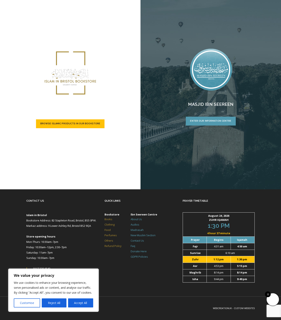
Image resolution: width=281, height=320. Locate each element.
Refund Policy (113, 246)
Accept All (80, 303)
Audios (135, 224)
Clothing (110, 224)
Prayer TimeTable (195, 200)
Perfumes (111, 235)
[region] (53, 290)
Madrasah (137, 230)
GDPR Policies (139, 256)
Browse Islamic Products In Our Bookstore (70, 123)
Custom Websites (244, 308)
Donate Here (139, 251)
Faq (133, 246)
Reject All (54, 303)
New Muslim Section (143, 235)
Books (108, 219)
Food (108, 230)
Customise (27, 303)
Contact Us (35, 200)
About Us (136, 219)
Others (109, 240)
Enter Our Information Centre (210, 121)
